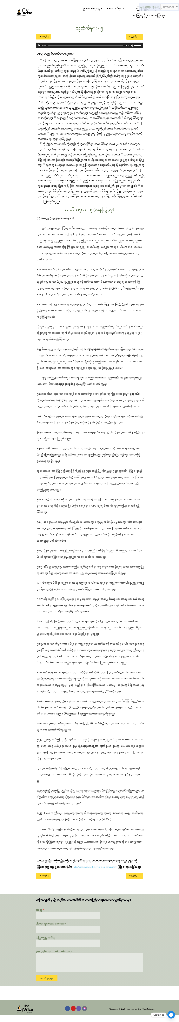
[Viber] (78, 1008)
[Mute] (131, 45)
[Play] (39, 45)
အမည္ (40, 910)
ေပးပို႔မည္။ (46, 978)
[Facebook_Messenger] (171, 1015)
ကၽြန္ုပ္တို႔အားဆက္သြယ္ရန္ (149, 15)
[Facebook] (67, 1008)
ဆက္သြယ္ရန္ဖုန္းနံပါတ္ (45, 937)
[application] (89, 45)
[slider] (138, 45)
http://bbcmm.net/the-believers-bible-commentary (95, 867)
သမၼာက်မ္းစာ (116, 8)
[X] (141, 7)
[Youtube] (73, 1008)
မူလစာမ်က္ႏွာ (92, 8)
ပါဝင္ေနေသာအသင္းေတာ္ (51, 924)
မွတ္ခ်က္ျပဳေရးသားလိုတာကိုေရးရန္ (54, 951)
